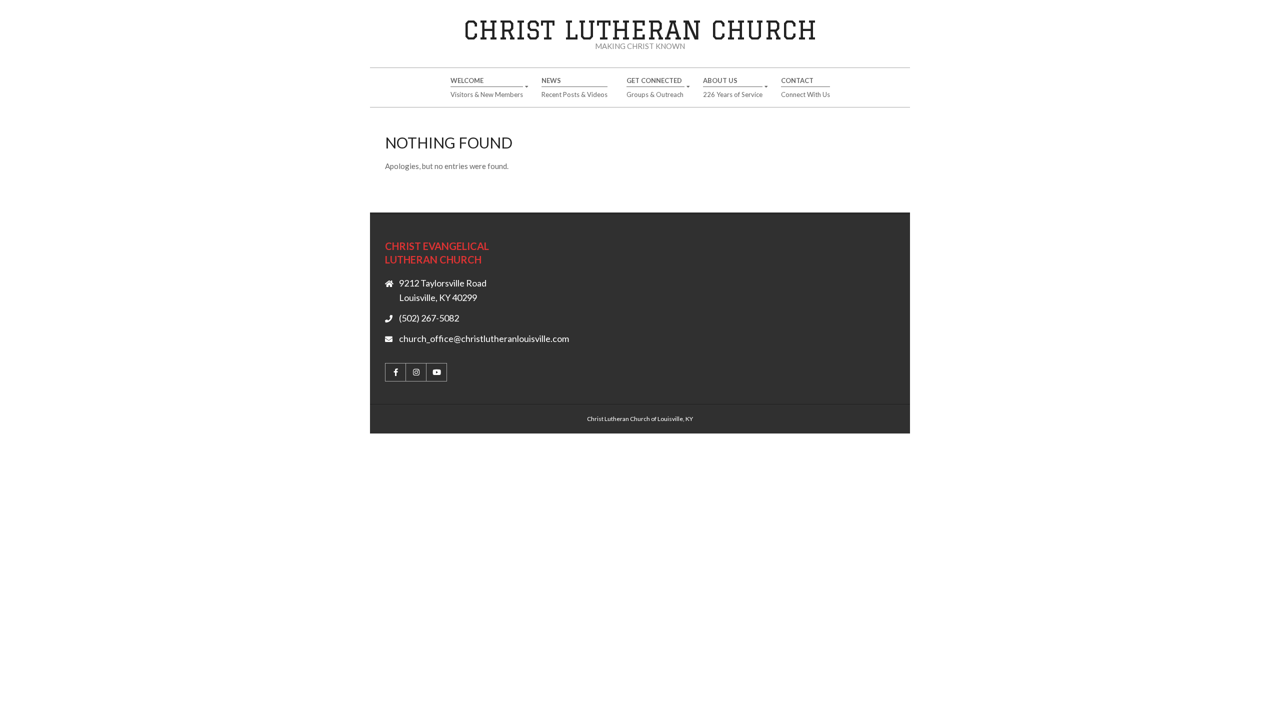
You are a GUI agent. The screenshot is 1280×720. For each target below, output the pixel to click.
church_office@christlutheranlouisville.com (484, 338)
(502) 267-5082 (429, 318)
